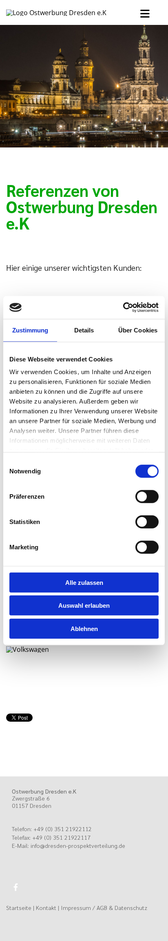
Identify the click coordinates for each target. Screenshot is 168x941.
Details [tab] (84, 329)
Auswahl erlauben (84, 605)
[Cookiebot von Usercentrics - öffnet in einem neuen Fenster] (123, 307)
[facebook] (16, 887)
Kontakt (46, 907)
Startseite (18, 907)
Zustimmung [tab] (30, 329)
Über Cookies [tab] (137, 329)
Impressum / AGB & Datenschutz (104, 907)
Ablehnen (84, 628)
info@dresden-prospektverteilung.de (78, 845)
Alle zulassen (84, 582)
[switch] (147, 496)
